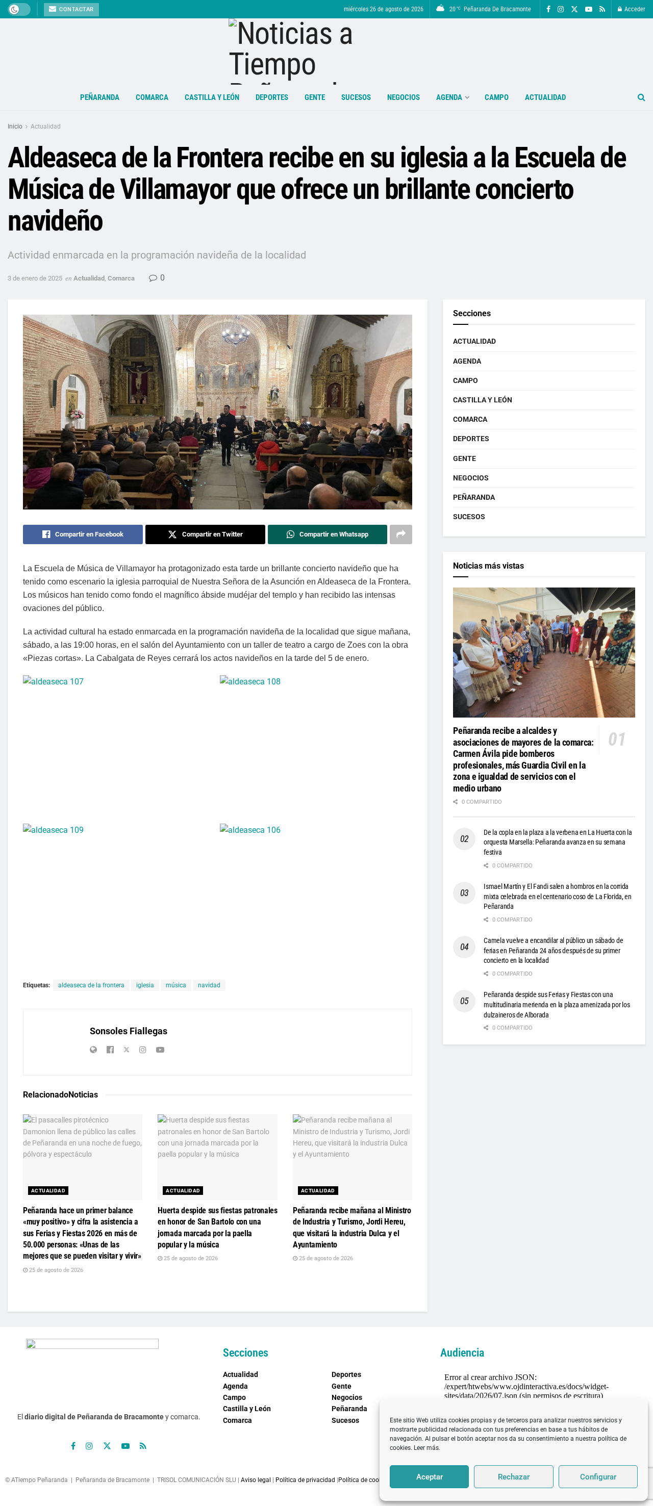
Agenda (449, 97)
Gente (315, 97)
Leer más (426, 1447)
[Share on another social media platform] (401, 534)
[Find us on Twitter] (574, 9)
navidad (209, 985)
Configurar (598, 1477)
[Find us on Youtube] (588, 9)
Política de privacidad (305, 1480)
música (176, 985)
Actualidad (545, 97)
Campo (497, 97)
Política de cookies (364, 1480)
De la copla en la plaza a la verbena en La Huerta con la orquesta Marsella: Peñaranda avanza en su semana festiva (558, 842)
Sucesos (356, 97)
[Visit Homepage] (327, 51)
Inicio (15, 126)
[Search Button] (641, 97)
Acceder (634, 9)
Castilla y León (212, 97)
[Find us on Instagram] (561, 9)
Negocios (403, 97)
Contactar (76, 9)
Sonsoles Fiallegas (128, 1031)
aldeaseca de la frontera (91, 985)
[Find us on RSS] (602, 9)
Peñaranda (99, 97)
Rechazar (514, 1477)
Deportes (272, 97)
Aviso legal (256, 1480)
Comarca (152, 97)
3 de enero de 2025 (35, 278)
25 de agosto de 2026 (55, 1270)
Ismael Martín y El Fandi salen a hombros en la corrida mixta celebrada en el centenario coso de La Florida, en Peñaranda (558, 896)
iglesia (145, 985)
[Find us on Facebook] (548, 9)
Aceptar (429, 1477)
